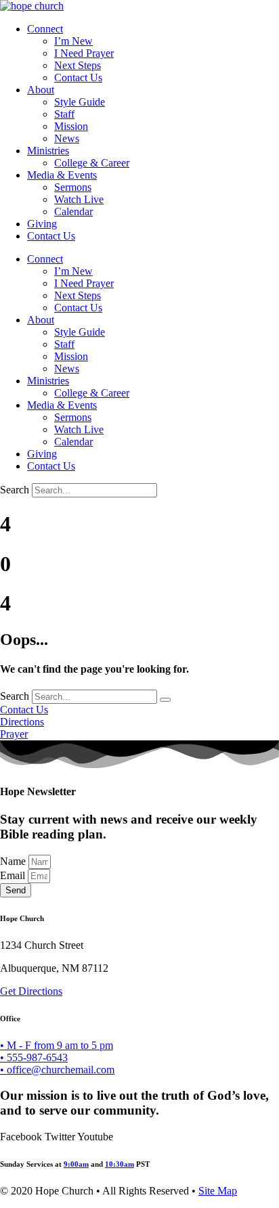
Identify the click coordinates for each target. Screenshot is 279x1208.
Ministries (48, 150)
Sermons (72, 187)
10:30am (119, 1164)
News (66, 138)
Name (14, 861)
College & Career (91, 163)
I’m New (73, 41)
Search (14, 489)
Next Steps (77, 65)
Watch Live (79, 199)
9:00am (76, 1164)
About (40, 89)
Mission (71, 126)
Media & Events (62, 175)
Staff (64, 114)
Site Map (217, 1190)
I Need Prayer (84, 53)
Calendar (73, 211)
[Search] (165, 700)
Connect (45, 29)
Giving (42, 223)
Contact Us (78, 77)
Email (14, 875)
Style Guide (79, 102)
